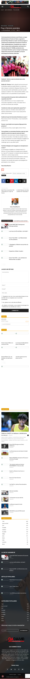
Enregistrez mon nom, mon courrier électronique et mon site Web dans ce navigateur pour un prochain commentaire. (14, 298)
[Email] (20, 181)
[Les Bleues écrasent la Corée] (4, 506)
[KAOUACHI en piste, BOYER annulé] (4, 512)
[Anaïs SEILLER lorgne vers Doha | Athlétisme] (4, 446)
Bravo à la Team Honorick (15, 477)
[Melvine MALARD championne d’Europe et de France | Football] (4, 459)
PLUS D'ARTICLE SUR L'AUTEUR (20, 221)
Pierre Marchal (4, 435)
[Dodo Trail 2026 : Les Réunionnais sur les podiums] (4, 239)
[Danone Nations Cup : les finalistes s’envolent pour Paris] (8, 351)
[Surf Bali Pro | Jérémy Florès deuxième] (4, 486)
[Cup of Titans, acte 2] (4, 588)
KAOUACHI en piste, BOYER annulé (17, 510)
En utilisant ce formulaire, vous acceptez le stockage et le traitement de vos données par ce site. (15, 306)
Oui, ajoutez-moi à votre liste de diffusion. (12, 302)
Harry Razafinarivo (6, 30)
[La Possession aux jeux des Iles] (4, 499)
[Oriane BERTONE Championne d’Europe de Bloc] (4, 226)
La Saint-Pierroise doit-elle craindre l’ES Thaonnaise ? (22, 190)
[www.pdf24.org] (15, 169)
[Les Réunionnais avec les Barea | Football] (4, 452)
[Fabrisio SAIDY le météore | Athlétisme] (15, 422)
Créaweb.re (21, 677)
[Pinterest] (12, 181)
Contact (19, 674)
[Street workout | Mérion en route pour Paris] (8, 337)
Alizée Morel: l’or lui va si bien (15, 579)
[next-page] (4, 264)
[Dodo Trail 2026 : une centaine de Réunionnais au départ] (4, 259)
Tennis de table (16, 9)
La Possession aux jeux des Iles (16, 497)
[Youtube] (22, 669)
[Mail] (11, 669)
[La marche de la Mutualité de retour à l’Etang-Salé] (22, 337)
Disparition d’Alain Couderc (16, 251)
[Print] (24, 181)
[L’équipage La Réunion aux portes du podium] (4, 246)
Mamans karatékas (13, 491)
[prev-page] (2, 264)
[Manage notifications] (3, 676)
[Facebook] (3, 181)
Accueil (2, 9)
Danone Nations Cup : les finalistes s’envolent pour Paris (6, 358)
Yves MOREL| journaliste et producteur (17, 593)
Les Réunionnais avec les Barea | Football (18, 451)
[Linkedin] (16, 181)
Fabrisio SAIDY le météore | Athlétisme (14, 433)
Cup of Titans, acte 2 (14, 586)
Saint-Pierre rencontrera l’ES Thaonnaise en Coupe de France (7, 191)
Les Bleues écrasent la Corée (15, 504)
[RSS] (15, 669)
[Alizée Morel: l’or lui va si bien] (4, 581)
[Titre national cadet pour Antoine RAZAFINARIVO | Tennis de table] (4, 466)
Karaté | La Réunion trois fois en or (16, 471)
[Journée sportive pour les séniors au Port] (22, 351)
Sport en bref (4, 431)
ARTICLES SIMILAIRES (7, 221)
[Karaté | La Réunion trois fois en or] (4, 472)
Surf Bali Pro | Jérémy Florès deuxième (18, 484)
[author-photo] (15, 204)
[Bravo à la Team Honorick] (4, 479)
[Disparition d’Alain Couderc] (4, 252)
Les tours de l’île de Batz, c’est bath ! (18, 231)
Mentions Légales (12, 674)
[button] (2, 6)
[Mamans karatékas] (4, 492)
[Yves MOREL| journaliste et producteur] (4, 594)
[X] (8, 181)
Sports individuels (8, 9)
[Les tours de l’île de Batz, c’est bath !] (4, 232)
